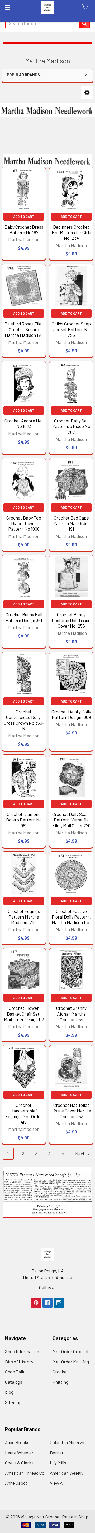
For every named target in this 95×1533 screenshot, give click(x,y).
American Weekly (66, 1473)
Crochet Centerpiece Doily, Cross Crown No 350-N (24, 720)
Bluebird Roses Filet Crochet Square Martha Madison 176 (23, 329)
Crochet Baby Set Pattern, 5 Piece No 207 (71, 426)
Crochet (60, 1371)
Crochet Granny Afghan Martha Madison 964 (71, 1013)
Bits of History (19, 1361)
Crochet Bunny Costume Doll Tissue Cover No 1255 (71, 620)
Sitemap (13, 1402)
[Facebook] (47, 1303)
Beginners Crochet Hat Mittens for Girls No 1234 (71, 232)
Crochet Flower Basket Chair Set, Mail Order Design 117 (24, 1013)
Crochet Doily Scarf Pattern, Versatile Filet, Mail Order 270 (71, 819)
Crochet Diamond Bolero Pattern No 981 (24, 819)
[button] (87, 92)
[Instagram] (59, 1303)
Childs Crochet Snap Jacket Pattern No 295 (71, 329)
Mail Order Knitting (71, 1361)
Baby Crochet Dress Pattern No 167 (23, 229)
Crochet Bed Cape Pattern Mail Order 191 (71, 523)
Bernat (57, 1452)
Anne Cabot (16, 1483)
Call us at (47, 1287)
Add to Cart (23, 216)
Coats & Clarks (19, 1462)
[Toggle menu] (7, 7)
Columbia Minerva (67, 1442)
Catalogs (13, 1382)
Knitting (60, 1382)
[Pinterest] (36, 1303)
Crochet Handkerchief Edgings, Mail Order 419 (23, 1113)
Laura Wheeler (19, 1452)
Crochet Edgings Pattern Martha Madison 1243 (24, 917)
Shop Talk (14, 1371)
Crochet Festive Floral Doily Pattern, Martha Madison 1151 (71, 917)
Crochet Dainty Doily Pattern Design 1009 (71, 714)
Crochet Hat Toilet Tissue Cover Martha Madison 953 (71, 1110)
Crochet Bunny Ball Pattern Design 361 (24, 617)
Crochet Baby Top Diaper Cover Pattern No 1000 (23, 523)
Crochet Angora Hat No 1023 (23, 423)
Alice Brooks (17, 1442)
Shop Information (22, 1351)
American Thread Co (24, 1473)
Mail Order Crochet (71, 1351)
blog (9, 1392)
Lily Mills (58, 1462)
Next (80, 1153)
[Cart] (86, 7)
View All (57, 1483)
